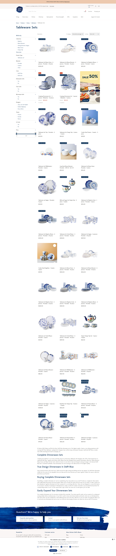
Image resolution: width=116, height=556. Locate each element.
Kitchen (33, 17)
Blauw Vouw (20, 47)
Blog (67, 535)
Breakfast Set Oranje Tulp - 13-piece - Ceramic (68, 404)
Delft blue (82, 537)
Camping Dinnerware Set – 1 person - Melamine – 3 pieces (68, 97)
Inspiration (75, 17)
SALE (82, 17)
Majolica (20, 41)
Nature (19, 119)
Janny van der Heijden (23, 104)
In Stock (18, 122)
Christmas (41, 17)
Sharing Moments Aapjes (23, 45)
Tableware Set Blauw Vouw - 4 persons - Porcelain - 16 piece (67, 268)
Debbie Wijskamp (22, 106)
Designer (18, 102)
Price (17, 130)
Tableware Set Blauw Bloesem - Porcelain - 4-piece (46, 370)
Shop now (85, 100)
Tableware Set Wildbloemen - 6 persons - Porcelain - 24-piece (67, 370)
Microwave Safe (20, 94)
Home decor (25, 17)
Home (17, 23)
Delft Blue (20, 73)
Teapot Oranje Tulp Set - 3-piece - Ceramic (89, 336)
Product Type (19, 55)
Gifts (68, 17)
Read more (67, 1)
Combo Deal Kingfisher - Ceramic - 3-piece (46, 268)
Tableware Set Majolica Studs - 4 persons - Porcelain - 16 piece (46, 302)
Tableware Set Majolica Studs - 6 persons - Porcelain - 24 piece (68, 302)
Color (17, 71)
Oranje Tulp (20, 50)
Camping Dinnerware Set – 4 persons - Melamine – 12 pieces (46, 97)
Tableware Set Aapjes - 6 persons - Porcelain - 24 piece (89, 234)
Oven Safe (18, 86)
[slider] (16, 134)
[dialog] (58, 547)
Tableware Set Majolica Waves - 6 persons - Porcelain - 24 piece (46, 234)
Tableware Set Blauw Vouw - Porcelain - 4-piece (88, 167)
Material (18, 61)
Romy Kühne (20, 109)
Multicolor (20, 75)
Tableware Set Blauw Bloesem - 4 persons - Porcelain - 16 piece (68, 63)
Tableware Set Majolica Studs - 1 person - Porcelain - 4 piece (89, 201)
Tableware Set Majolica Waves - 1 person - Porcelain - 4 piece (89, 63)
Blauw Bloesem (21, 43)
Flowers (19, 114)
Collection (18, 39)
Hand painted (50, 17)
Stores (81, 535)
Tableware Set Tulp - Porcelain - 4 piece (46, 133)
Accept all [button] (53, 550)
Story (67, 537)
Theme (17, 112)
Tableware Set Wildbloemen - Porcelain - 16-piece (88, 370)
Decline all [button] (62, 550)
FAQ (46, 537)
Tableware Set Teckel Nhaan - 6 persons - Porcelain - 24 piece (67, 336)
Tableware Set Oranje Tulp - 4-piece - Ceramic (68, 133)
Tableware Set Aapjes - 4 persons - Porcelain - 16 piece (46, 404)
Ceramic (20, 65)
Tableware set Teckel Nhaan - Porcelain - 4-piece (45, 336)
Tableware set (21, 57)
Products (23, 23)
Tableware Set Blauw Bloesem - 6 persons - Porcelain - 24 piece (89, 268)
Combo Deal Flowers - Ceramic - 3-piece (89, 133)
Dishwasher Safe (20, 78)
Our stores (52, 6)
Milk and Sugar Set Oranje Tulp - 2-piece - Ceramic (68, 201)
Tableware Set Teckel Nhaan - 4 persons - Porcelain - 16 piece (67, 234)
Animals (19, 116)
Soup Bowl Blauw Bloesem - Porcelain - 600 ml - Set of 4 (67, 167)
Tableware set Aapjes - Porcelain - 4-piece (46, 201)
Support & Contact (95, 17)
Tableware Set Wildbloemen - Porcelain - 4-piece (45, 167)
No (18, 83)
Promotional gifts (60, 17)
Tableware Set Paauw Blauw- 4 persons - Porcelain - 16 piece (67, 438)
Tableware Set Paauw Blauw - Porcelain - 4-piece (45, 438)
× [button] (114, 539)
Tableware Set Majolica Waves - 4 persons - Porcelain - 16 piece (89, 302)
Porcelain (20, 63)
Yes (18, 81)
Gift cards (47, 535)
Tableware (33, 23)
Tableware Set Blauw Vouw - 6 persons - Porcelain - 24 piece (45, 63)
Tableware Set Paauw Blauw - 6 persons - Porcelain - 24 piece (89, 404)
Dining (17, 17)
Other (19, 67)
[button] (58, 553)
